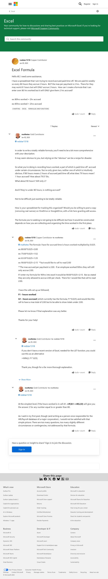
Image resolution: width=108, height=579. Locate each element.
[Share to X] (49, 478)
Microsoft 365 (7, 545)
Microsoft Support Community (45, 28)
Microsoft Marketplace (44, 554)
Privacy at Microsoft (76, 545)
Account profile (41, 491)
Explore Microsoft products (11, 516)
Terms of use (51, 572)
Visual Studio (41, 562)
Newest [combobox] (95, 126)
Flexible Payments (42, 520)
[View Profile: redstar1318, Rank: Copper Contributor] (15, 61)
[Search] (80, 4)
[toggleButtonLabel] (97, 11)
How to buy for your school (78, 508)
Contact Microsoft (17, 572)
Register (87, 4)
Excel (13, 11)
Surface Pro (6, 491)
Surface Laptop (8, 495)
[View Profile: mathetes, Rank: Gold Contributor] (17, 135)
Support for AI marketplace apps (47, 545)
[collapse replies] (9, 134)
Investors (73, 549)
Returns (39, 504)
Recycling (83, 572)
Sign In (95, 4)
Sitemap (5, 572)
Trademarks (62, 572)
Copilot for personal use (10, 508)
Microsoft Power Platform (11, 549)
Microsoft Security (9, 537)
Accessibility (74, 558)
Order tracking (41, 508)
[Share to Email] (67, 478)
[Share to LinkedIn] (41, 478)
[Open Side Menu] (10, 4)
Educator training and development (81, 512)
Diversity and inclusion (77, 554)
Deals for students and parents (80, 516)
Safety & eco (73, 572)
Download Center (42, 495)
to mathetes (58, 237)
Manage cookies (39, 572)
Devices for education (77, 495)
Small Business (8, 562)
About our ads (94, 572)
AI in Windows (7, 512)
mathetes (26, 134)
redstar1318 (25, 60)
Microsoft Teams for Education (80, 499)
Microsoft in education (77, 491)
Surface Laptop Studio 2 (10, 499)
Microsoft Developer (43, 537)
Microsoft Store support (44, 499)
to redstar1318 (57, 339)
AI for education (75, 520)
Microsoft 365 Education (78, 504)
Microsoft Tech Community (45, 549)
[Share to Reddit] (54, 478)
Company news (75, 541)
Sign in (22, 449)
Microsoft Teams (8, 554)
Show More (26, 379)
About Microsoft (75, 537)
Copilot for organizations (11, 504)
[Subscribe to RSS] (62, 478)
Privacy (28, 572)
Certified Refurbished (43, 512)
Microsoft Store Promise (44, 516)
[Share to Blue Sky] (58, 478)
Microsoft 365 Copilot (10, 558)
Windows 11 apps (8, 520)
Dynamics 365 (7, 541)
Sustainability (74, 562)
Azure (39, 533)
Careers (72, 533)
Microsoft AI (7, 533)
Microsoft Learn (42, 541)
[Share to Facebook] (45, 478)
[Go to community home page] (16, 4)
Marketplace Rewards (44, 558)
